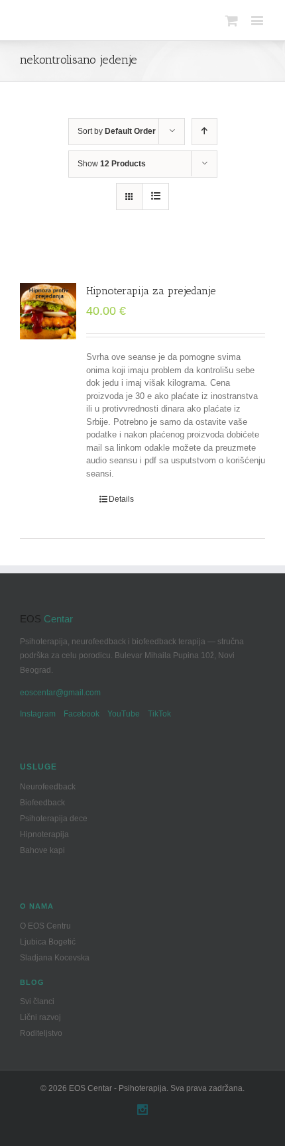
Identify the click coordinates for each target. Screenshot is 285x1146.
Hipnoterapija (44, 834)
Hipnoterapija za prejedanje (150, 290)
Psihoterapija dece (53, 818)
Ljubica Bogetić (48, 941)
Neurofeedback (48, 786)
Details (121, 499)
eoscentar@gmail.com (60, 692)
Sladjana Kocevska (54, 957)
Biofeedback (42, 802)
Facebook (81, 713)
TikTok (159, 713)
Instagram (38, 713)
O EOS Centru (45, 926)
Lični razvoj (40, 1017)
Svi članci (37, 1001)
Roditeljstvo (41, 1033)
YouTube (123, 713)
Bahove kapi (42, 850)
